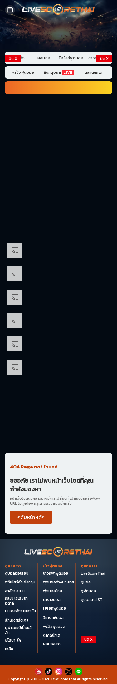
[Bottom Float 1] (58, 675)
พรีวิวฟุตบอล (22, 72)
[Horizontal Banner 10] (58, 321)
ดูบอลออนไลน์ (16, 573)
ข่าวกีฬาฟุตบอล (55, 573)
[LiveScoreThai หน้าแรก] (58, 552)
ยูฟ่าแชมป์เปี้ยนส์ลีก (18, 630)
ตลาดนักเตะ (94, 72)
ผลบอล (44, 58)
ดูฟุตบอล (88, 591)
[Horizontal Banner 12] (58, 344)
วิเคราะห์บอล (53, 618)
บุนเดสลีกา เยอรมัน (20, 611)
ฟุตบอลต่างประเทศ (58, 582)
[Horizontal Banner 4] (58, 180)
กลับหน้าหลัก (31, 517)
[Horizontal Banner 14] (58, 391)
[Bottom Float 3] (58, 659)
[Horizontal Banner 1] (58, 110)
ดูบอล (86, 582)
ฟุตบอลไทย (52, 591)
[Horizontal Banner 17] (58, 438)
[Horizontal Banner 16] (58, 415)
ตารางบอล (52, 599)
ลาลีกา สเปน (15, 591)
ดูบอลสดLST (91, 599)
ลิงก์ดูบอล (57, 72)
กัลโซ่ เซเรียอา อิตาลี (16, 601)
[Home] (59, 10)
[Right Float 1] (104, 90)
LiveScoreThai (93, 573)
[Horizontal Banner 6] (58, 227)
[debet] (58, 649)
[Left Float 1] (13, 90)
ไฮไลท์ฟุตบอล (71, 58)
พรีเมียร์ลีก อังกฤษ (20, 582)
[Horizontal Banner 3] (58, 157)
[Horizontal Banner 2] (58, 133)
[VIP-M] (58, 34)
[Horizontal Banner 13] (58, 368)
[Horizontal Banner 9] (58, 298)
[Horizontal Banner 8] (58, 274)
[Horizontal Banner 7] (58, 251)
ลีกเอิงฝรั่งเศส (17, 620)
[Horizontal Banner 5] (58, 204)
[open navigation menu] (10, 10)
